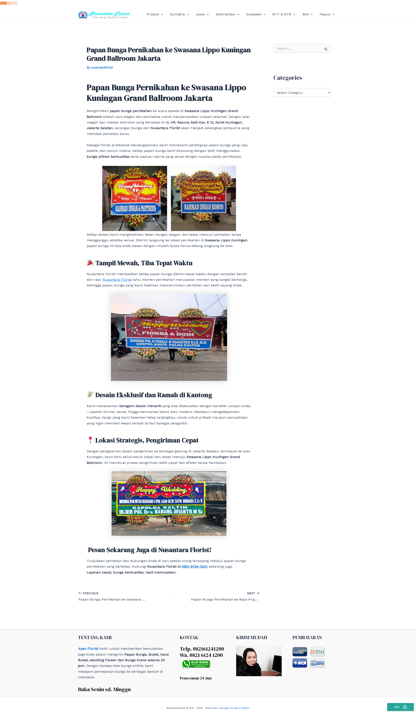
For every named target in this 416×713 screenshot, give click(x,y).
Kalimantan (225, 14)
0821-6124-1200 (195, 566)
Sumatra (177, 14)
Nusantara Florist (117, 280)
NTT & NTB (281, 14)
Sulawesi (253, 14)
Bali (305, 14)
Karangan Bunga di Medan (234, 708)
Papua (325, 14)
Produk (153, 14)
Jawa (200, 14)
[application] (161, 14)
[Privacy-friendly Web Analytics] (8, 3)
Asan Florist (88, 648)
